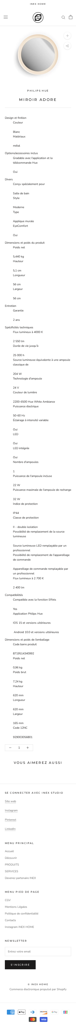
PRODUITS (12, 865)
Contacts (10, 920)
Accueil (9, 851)
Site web (10, 801)
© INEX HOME (38, 984)
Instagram (11, 810)
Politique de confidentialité (21, 913)
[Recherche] (63, 17)
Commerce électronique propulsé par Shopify (38, 989)
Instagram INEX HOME (19, 927)
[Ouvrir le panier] (70, 17)
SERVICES (11, 871)
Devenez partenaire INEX (20, 878)
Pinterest (10, 820)
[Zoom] (67, 35)
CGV (8, 900)
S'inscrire (20, 964)
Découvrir (11, 858)
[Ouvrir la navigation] (6, 17)
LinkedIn (10, 829)
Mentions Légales (16, 907)
